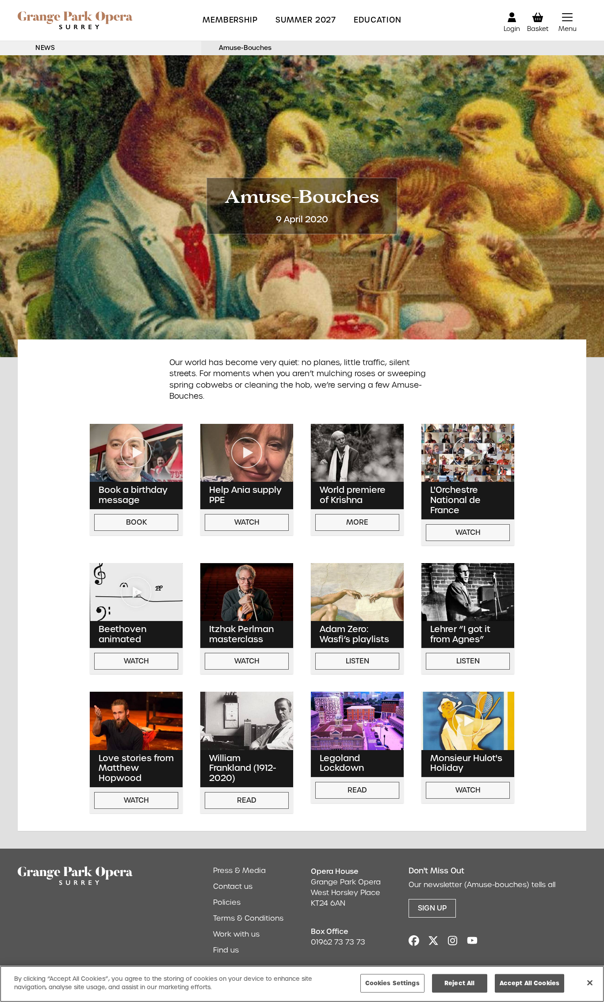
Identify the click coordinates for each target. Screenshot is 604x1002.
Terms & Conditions (248, 918)
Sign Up (432, 908)
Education (377, 20)
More (357, 522)
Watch (247, 522)
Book (136, 522)
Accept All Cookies (529, 983)
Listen (357, 661)
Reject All (459, 983)
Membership (230, 20)
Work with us (236, 934)
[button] (567, 20)
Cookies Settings (392, 983)
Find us (226, 950)
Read (246, 800)
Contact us (232, 886)
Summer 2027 (305, 20)
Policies (227, 902)
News (45, 48)
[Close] (590, 982)
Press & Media (239, 870)
